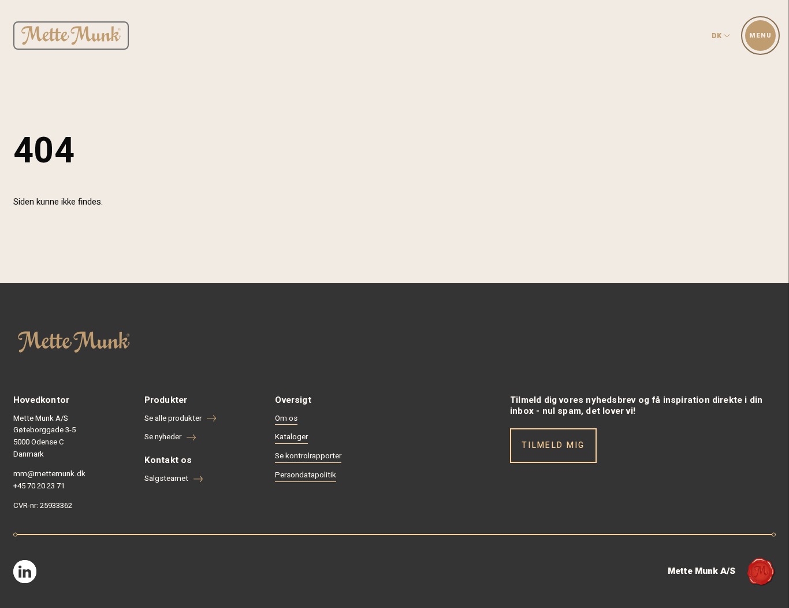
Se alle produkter (173, 418)
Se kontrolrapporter (308, 456)
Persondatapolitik (305, 475)
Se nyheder (162, 437)
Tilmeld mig (553, 445)
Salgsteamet (166, 478)
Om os (286, 418)
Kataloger (291, 437)
